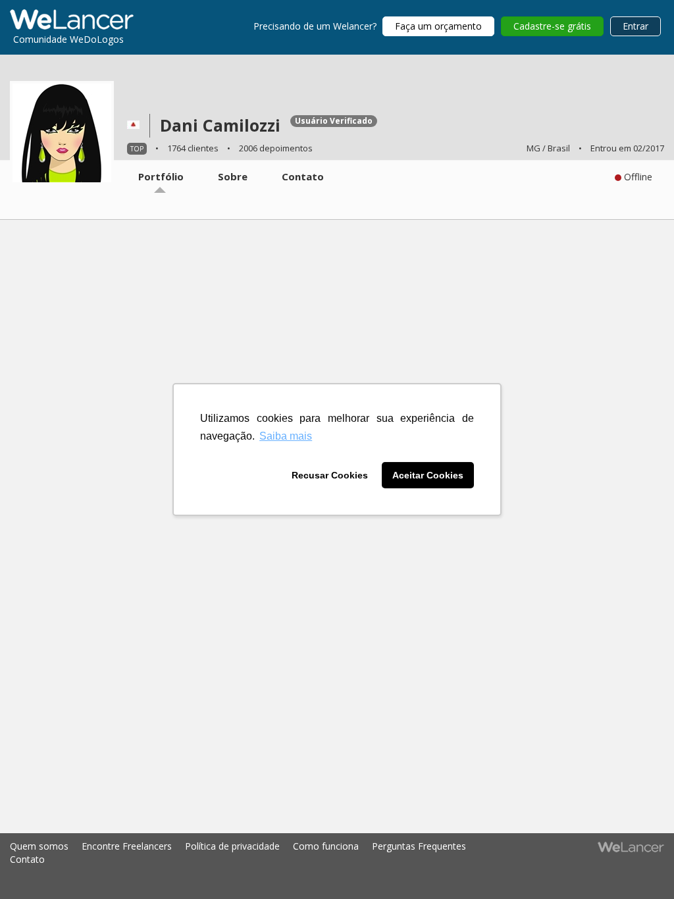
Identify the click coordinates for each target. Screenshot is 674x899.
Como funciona (326, 846)
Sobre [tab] (232, 176)
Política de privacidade (232, 846)
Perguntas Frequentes (419, 846)
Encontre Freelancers (127, 846)
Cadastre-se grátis (552, 26)
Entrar (635, 26)
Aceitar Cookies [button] (427, 475)
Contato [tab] (303, 176)
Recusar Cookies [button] (330, 475)
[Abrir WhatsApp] (33, 866)
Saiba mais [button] (285, 436)
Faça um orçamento (438, 26)
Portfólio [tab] (161, 176)
